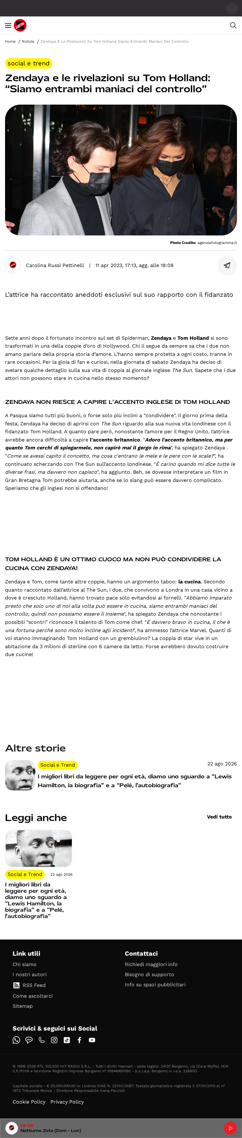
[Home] (20, 25)
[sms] (29, 1040)
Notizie (28, 41)
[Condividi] (227, 265)
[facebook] (79, 1040)
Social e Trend (29, 63)
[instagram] (54, 1040)
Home (10, 41)
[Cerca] (233, 25)
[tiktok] (67, 1040)
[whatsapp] (16, 1040)
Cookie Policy (29, 1102)
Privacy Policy (67, 1102)
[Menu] (8, 25)
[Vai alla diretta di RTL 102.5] (230, 1128)
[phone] (41, 1040)
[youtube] (92, 1040)
